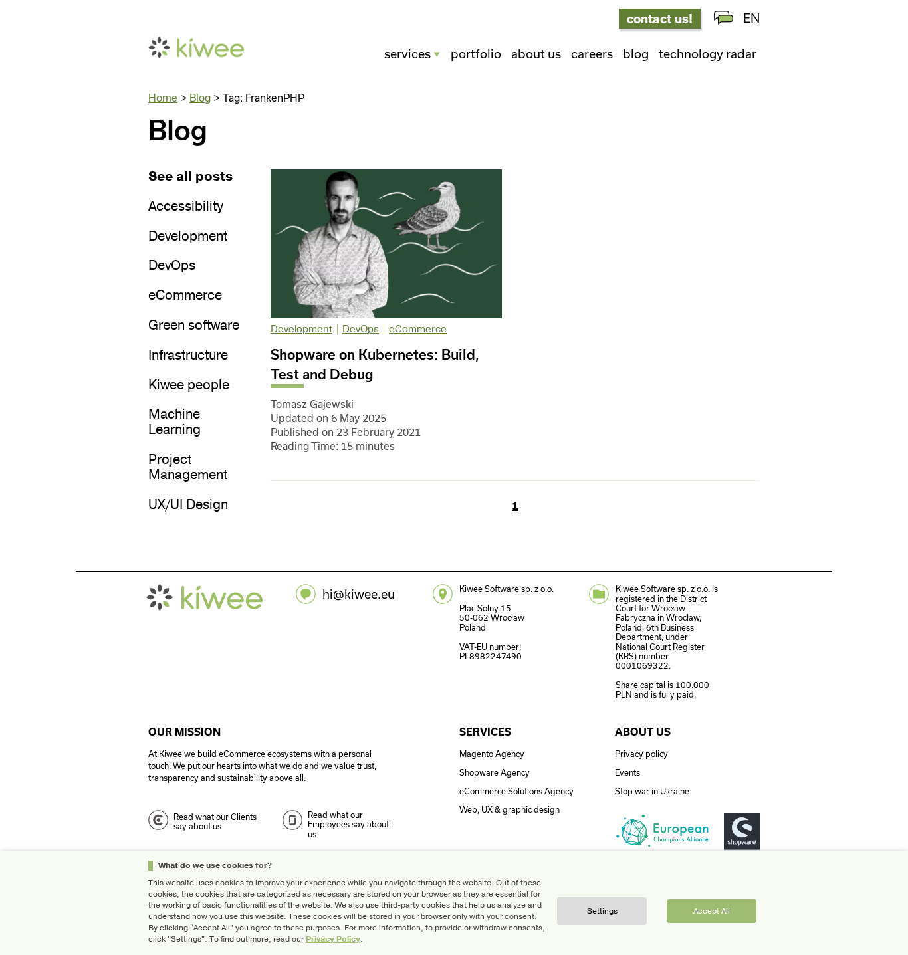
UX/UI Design (188, 505)
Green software (193, 326)
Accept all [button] (711, 911)
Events (627, 772)
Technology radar (707, 54)
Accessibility (185, 207)
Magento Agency (491, 753)
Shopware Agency (494, 772)
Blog (636, 54)
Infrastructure (188, 356)
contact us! (660, 18)
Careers (592, 54)
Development (187, 237)
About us (536, 54)
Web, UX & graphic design (509, 809)
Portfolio (476, 54)
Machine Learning (174, 422)
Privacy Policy (333, 939)
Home (162, 98)
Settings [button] (602, 911)
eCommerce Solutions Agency (516, 791)
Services (407, 54)
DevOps (171, 266)
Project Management (187, 468)
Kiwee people (188, 385)
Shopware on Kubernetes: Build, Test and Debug (375, 364)
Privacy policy (641, 753)
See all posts (190, 177)
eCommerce (185, 296)
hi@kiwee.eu (358, 594)
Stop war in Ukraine (652, 791)
